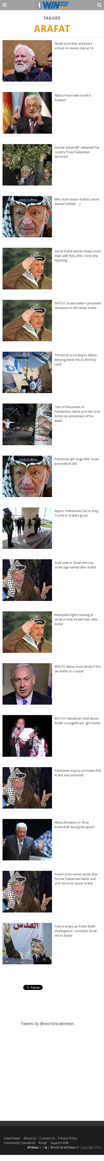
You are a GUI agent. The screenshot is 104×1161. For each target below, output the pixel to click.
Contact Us (47, 1138)
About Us (29, 1138)
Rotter (43, 1143)
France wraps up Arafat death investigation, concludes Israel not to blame (76, 931)
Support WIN (59, 1143)
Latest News (12, 1138)
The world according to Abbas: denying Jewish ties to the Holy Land (76, 359)
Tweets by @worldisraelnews (47, 1023)
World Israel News (62, 1147)
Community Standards (19, 1143)
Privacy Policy (67, 1138)
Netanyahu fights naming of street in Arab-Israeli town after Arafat (76, 619)
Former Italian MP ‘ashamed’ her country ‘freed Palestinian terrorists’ (77, 152)
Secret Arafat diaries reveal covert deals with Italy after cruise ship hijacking (78, 256)
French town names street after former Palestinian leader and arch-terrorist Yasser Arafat (76, 879)
